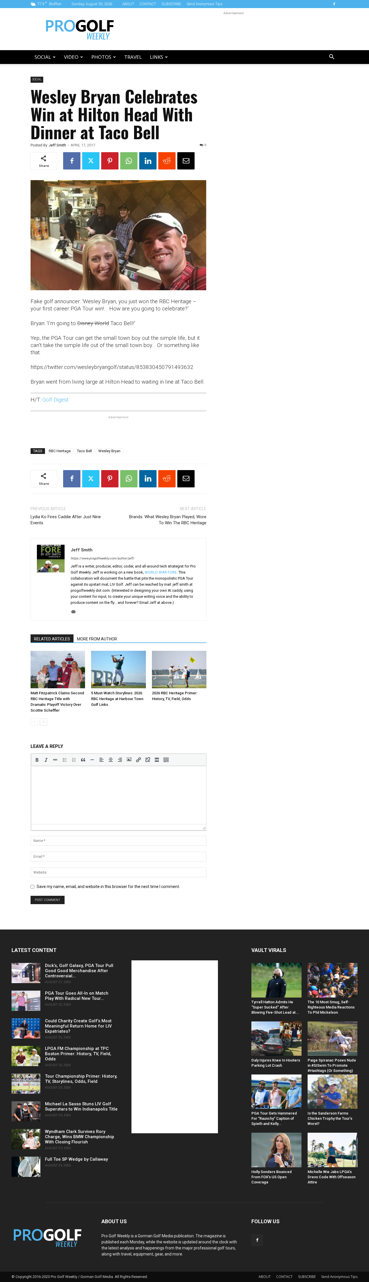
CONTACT (148, 4)
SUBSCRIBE (171, 4)
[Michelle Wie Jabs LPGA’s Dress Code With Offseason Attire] (333, 1150)
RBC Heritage (60, 451)
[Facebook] (334, 4)
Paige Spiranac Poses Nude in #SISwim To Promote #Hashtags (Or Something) (332, 1065)
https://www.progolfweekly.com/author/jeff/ (102, 558)
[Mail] (75, 612)
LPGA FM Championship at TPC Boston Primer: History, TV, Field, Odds (78, 1054)
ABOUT (128, 4)
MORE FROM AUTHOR (97, 639)
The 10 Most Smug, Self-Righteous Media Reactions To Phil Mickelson (331, 1007)
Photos (101, 57)
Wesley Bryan (109, 451)
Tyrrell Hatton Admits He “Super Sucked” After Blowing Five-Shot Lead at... (275, 1007)
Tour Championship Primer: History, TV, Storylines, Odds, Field (81, 1079)
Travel (133, 57)
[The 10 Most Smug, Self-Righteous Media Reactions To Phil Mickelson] (333, 980)
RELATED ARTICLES (52, 639)
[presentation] (37, 759)
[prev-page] (34, 721)
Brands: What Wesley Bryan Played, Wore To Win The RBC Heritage (167, 519)
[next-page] (43, 721)
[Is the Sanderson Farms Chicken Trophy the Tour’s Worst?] (333, 1091)
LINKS (156, 57)
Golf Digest (55, 399)
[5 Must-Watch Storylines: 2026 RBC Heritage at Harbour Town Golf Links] (118, 669)
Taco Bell (84, 451)
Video (71, 57)
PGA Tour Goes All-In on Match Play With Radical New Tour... (76, 996)
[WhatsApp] (129, 160)
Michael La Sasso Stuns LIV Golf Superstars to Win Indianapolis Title (81, 1106)
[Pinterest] (109, 160)
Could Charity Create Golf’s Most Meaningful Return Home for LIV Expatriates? (78, 1026)
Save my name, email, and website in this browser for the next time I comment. (108, 886)
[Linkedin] (148, 160)
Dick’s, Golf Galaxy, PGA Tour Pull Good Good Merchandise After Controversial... (79, 971)
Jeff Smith (57, 145)
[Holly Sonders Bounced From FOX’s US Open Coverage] (276, 1150)
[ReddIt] (167, 160)
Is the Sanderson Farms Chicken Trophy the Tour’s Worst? (330, 1118)
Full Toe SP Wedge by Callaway (76, 1159)
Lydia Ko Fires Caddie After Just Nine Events (66, 519)
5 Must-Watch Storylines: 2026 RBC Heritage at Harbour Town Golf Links (117, 699)
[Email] (186, 160)
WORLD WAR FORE (161, 572)
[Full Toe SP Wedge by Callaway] (26, 1167)
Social (43, 57)
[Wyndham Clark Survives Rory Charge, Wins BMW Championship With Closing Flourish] (26, 1139)
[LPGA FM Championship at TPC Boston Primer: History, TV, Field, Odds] (26, 1056)
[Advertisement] (233, 29)
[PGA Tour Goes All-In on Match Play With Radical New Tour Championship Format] (26, 1001)
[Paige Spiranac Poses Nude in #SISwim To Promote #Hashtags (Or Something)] (333, 1038)
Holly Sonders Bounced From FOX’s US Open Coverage (271, 1177)
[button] (331, 57)
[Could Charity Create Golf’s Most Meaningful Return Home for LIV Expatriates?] (26, 1028)
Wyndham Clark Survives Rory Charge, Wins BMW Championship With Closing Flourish (79, 1137)
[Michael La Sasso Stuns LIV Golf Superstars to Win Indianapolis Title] (26, 1111)
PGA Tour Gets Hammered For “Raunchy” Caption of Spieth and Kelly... (274, 1118)
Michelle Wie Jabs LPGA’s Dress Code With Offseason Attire (331, 1177)
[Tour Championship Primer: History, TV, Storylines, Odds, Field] (26, 1084)
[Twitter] (90, 160)
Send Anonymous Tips (205, 4)
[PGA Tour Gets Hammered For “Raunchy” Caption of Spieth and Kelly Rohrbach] (276, 1091)
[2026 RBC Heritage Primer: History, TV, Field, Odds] (179, 669)
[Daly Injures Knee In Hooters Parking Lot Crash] (276, 1038)
